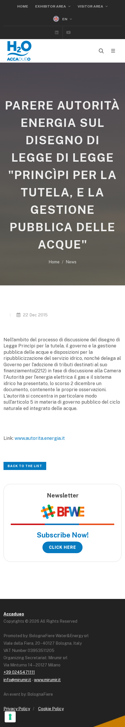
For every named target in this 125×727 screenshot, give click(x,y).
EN (64, 19)
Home (22, 6)
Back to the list (25, 466)
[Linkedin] (57, 32)
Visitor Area (91, 6)
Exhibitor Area (51, 6)
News (71, 262)
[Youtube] (68, 32)
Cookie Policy (51, 708)
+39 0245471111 (19, 672)
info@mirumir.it (17, 679)
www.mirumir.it (47, 679)
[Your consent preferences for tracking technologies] (10, 716)
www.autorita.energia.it (40, 438)
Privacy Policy (16, 708)
